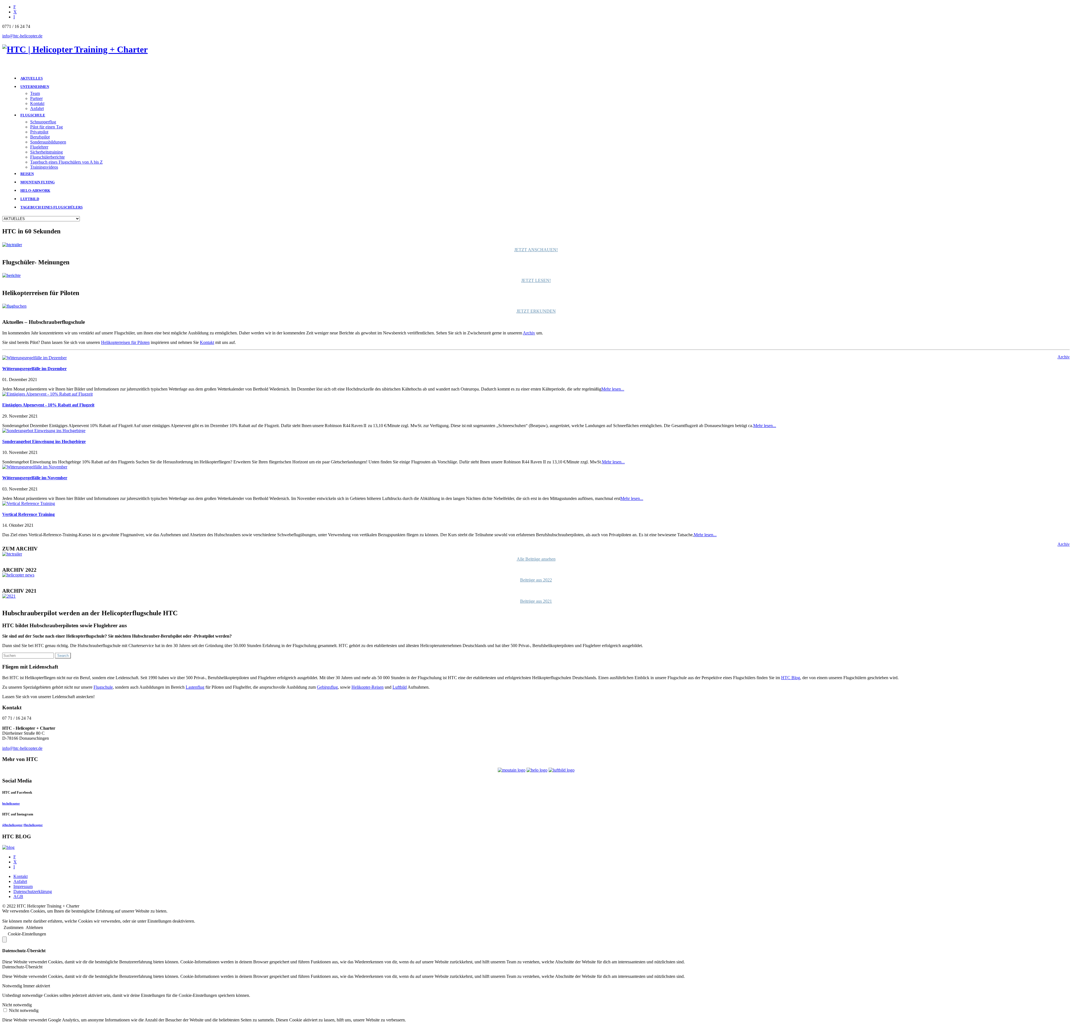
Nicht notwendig (24, 1010)
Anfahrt (37, 108)
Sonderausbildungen (48, 142)
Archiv (529, 333)
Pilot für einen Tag (46, 127)
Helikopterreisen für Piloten (125, 342)
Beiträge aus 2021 (536, 601)
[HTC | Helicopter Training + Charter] (75, 49)
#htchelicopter (33, 825)
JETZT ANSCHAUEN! (536, 249)
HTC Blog (790, 677)
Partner (36, 98)
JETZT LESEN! (536, 280)
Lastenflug (195, 687)
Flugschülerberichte (47, 157)
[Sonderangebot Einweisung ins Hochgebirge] (43, 430)
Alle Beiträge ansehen (536, 559)
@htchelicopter (12, 825)
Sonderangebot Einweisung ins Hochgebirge (44, 441)
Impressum (23, 886)
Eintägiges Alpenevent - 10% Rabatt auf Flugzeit (48, 405)
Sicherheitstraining (46, 152)
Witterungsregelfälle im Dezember (34, 368)
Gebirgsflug (327, 687)
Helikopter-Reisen (367, 687)
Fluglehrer (39, 147)
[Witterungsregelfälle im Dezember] (34, 357)
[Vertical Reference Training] (28, 503)
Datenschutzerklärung (32, 891)
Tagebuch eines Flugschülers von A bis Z (66, 162)
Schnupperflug (43, 121)
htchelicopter (11, 803)
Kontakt (37, 103)
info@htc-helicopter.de (22, 35)
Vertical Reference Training (28, 514)
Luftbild (400, 687)
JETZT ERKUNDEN (536, 311)
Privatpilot (39, 132)
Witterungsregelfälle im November (34, 477)
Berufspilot (40, 137)
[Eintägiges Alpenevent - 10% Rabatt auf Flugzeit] (47, 394)
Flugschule (103, 687)
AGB (18, 896)
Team (35, 93)
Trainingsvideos (44, 167)
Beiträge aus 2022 (536, 580)
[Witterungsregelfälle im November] (34, 467)
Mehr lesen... (612, 389)
